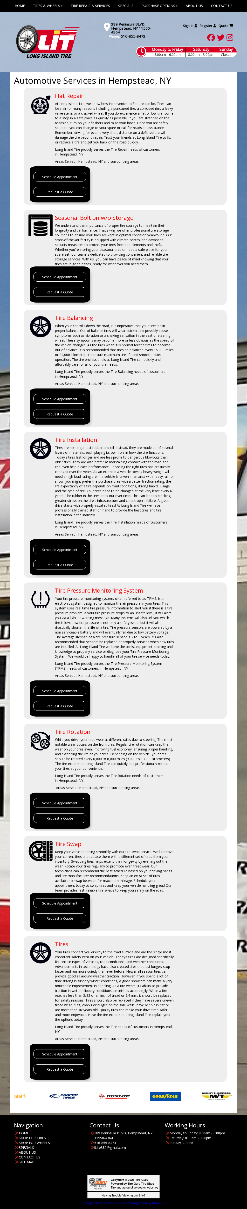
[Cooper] (29, 1095)
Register (206, 25)
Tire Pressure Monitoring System (99, 590)
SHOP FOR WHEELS (34, 1142)
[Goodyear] (130, 1095)
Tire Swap (68, 844)
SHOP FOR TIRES (32, 1138)
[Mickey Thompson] (181, 1095)
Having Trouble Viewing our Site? (123, 1195)
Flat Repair (69, 96)
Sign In (188, 25)
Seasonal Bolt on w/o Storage (94, 217)
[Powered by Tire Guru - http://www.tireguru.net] (98, 1183)
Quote (224, 25)
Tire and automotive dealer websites (134, 1185)
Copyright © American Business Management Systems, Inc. (124, 1203)
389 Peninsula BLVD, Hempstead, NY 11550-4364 (131, 28)
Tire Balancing (74, 318)
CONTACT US (29, 1157)
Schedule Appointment (59, 177)
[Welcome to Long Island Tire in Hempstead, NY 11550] (48, 41)
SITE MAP (26, 1162)
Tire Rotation (72, 732)
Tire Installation (76, 440)
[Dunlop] (79, 1095)
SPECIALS (26, 1147)
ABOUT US (27, 1152)
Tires (61, 944)
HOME (24, 1133)
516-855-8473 (133, 36)
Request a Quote (60, 192)
